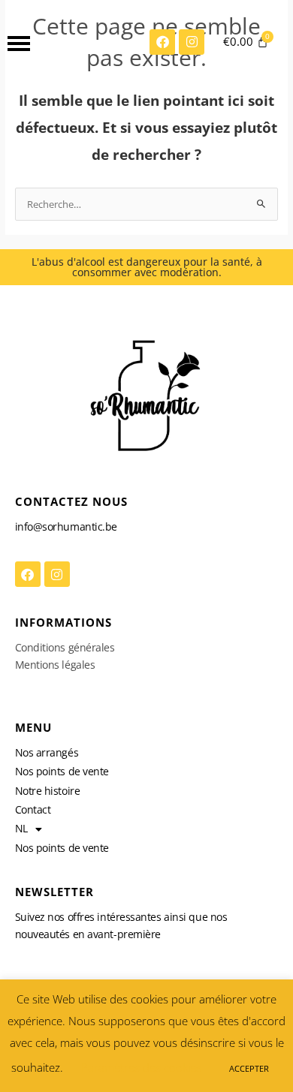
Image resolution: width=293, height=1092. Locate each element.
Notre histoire (47, 791)
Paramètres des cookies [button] (141, 1067)
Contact (33, 809)
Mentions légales (55, 664)
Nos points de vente (62, 771)
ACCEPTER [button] (249, 1068)
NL (21, 828)
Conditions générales (65, 647)
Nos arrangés (47, 752)
